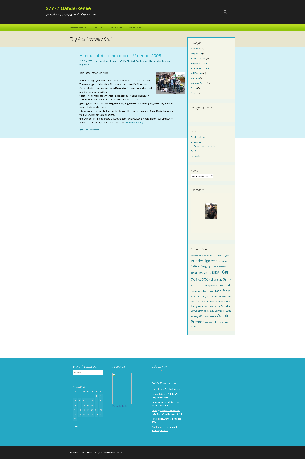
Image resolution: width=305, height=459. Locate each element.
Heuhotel (223, 285)
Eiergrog (205, 266)
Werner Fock (213, 322)
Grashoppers (142, 61)
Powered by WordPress (81, 452)
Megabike (84, 64)
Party (194, 306)
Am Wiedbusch (196, 256)
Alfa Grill (131, 61)
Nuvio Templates (114, 452)
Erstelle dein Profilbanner (122, 406)
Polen (200, 306)
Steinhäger (219, 310)
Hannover (201, 286)
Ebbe (198, 266)
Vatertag (194, 316)
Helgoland (211, 285)
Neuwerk (202, 301)
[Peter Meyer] (122, 388)
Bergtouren (196, 53)
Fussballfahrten (78, 27)
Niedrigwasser (215, 301)
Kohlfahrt (223, 290)
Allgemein (195, 48)
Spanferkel (210, 311)
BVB (213, 261)
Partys (194, 88)
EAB (193, 266)
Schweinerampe (198, 310)
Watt (202, 316)
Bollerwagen (222, 255)
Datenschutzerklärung (204, 146)
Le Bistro (215, 296)
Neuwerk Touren (198, 83)
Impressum (135, 27)
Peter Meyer (158, 402)
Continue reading (136, 122)
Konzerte (195, 78)
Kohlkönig (198, 296)
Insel (206, 291)
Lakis (208, 296)
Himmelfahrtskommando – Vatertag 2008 (120, 55)
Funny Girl (202, 272)
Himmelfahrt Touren (107, 61)
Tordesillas (116, 27)
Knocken (166, 61)
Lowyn (223, 296)
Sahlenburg (212, 306)
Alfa (124, 61)
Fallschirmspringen (218, 267)
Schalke (225, 306)
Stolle (227, 310)
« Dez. (76, 426)
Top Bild (98, 27)
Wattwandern (211, 316)
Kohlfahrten (196, 73)
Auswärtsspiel (207, 256)
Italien (212, 292)
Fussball (214, 272)
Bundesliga (200, 260)
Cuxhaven (222, 261)
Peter (154, 410)
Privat (193, 93)
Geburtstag (215, 279)
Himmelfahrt (155, 61)
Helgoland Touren (199, 63)
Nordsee (225, 301)
